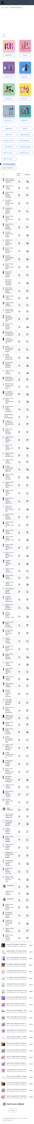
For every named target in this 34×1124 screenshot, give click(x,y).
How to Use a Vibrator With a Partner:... (9, 310)
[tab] (3, 34)
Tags (6, 7)
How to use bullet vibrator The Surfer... (9, 447)
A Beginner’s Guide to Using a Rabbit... (9, 763)
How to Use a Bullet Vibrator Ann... (9, 492)
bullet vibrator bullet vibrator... (8, 640)
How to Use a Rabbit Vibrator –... (10, 304)
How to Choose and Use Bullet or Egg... (9, 739)
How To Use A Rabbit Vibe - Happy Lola (9, 815)
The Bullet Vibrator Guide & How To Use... (9, 202)
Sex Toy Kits (9, 120)
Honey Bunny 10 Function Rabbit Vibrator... (9, 863)
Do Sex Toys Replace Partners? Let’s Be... (8, 364)
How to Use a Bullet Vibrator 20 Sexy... (9, 484)
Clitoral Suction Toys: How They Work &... (9, 468)
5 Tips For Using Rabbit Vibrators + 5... (9, 341)
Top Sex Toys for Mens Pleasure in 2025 (9, 632)
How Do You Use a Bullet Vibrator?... (9, 717)
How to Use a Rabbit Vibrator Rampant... (9, 226)
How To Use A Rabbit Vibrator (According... (9, 710)
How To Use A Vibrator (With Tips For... (9, 180)
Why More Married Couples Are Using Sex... (9, 779)
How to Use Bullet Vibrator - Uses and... (8, 870)
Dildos (25, 55)
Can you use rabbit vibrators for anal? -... (9, 648)
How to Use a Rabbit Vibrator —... (9, 577)
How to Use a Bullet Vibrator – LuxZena (9, 793)
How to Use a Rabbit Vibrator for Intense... (9, 747)
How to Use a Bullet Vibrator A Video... (9, 439)
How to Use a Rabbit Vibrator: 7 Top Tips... (9, 607)
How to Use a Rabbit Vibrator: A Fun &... (9, 250)
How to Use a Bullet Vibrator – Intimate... (9, 194)
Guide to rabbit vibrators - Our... (9, 563)
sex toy (12, 1110)
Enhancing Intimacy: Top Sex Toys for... (9, 333)
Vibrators (8, 55)
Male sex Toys (26, 77)
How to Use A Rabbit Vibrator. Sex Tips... (9, 218)
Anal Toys (8, 77)
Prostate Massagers (16, 7)
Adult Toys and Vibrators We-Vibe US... (9, 378)
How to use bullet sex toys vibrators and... (9, 508)
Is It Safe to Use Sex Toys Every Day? (9, 393)
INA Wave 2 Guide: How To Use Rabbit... (8, 914)
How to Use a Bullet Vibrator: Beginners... (9, 500)
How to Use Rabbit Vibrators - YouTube (8, 431)
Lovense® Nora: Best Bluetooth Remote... (8, 702)
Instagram (10, 885)
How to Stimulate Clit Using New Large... (9, 349)
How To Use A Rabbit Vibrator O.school (9, 476)
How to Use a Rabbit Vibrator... (10, 786)
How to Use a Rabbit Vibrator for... (9, 454)
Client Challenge (10, 809)
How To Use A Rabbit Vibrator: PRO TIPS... (9, 400)
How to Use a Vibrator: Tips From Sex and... (9, 386)
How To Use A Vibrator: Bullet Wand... (9, 847)
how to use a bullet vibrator (26, 153)
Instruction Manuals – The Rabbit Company (8, 282)
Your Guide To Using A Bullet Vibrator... (9, 591)
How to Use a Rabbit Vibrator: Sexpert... (9, 326)
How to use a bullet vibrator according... (9, 408)
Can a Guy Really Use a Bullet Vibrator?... (9, 290)
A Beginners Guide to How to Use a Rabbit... (9, 855)
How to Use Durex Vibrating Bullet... (8, 242)
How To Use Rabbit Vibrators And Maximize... (9, 771)
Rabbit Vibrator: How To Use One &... (9, 755)
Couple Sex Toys (10, 98)
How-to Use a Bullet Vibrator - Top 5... (9, 539)
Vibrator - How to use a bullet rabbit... (9, 234)
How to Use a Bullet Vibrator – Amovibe (9, 731)
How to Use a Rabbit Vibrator (10, 678)
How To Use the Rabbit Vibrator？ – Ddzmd (9, 823)
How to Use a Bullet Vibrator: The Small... (9, 906)
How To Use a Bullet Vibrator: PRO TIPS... (9, 266)
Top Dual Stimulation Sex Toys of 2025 (8, 318)
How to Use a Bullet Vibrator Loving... (9, 937)
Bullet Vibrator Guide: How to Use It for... (9, 357)
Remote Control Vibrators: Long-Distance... (8, 693)
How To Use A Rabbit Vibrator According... (9, 624)
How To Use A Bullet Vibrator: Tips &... (9, 524)
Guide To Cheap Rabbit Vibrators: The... (9, 258)
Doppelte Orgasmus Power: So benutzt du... (9, 599)
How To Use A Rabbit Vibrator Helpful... (9, 839)
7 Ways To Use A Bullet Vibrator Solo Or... (9, 423)
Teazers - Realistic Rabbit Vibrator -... (8, 831)
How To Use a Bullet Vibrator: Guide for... (9, 516)
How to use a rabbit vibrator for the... (9, 547)
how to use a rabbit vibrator (9, 159)
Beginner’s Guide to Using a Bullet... (8, 274)
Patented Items (26, 120)
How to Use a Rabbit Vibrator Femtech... (9, 656)
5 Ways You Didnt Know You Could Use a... (8, 922)
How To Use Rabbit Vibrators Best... (9, 671)
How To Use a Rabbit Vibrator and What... (9, 555)
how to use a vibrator (9, 153)
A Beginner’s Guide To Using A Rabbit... (9, 210)
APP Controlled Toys (26, 98)
